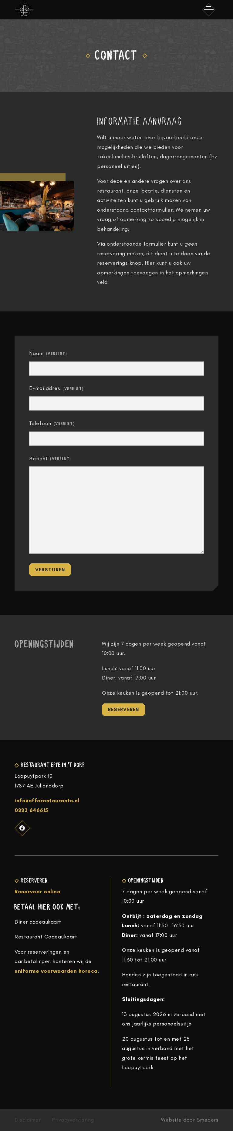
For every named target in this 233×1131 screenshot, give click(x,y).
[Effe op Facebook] (22, 828)
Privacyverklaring (73, 1120)
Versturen (50, 569)
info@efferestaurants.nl (47, 800)
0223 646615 (31, 810)
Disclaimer (28, 1120)
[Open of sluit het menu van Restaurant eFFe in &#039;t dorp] (208, 9)
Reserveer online (37, 891)
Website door (189, 1120)
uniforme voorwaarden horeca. (57, 971)
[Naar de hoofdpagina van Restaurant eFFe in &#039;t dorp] (24, 9)
